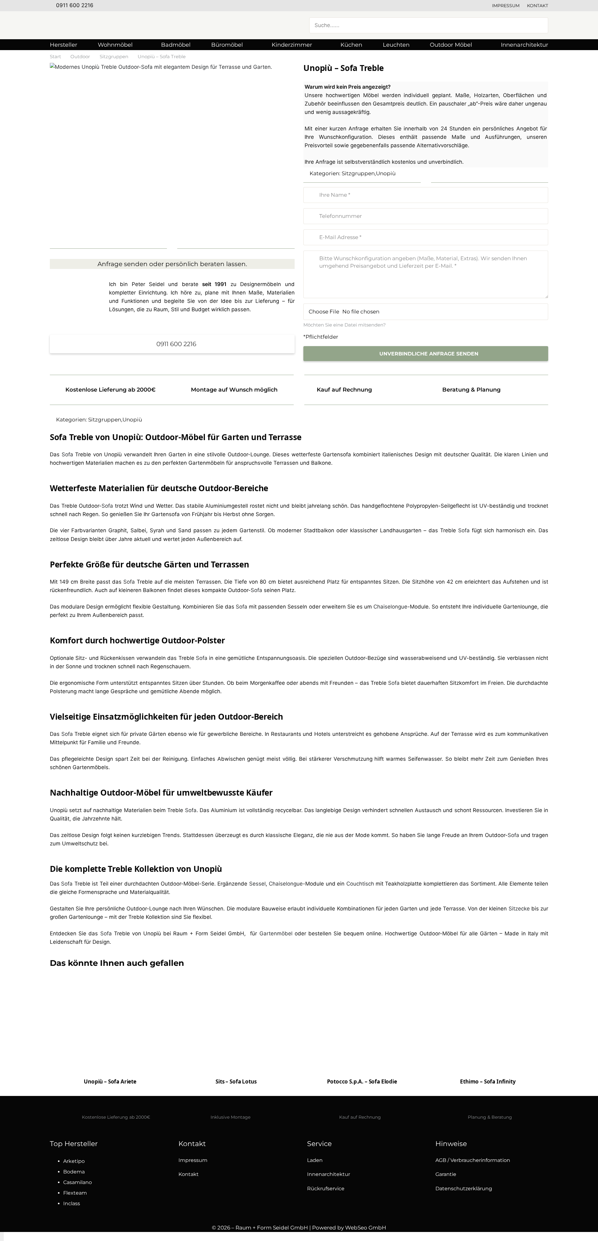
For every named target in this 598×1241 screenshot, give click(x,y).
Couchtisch (360, 884)
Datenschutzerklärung (463, 1189)
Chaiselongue (390, 607)
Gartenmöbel (275, 933)
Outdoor (80, 56)
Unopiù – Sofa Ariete (110, 1081)
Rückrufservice (325, 1189)
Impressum (506, 5)
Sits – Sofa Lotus (236, 1081)
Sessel (257, 884)
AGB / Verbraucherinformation (472, 1160)
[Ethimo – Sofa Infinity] (488, 1033)
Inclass (71, 1203)
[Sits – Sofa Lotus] (236, 1033)
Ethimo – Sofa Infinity (487, 1081)
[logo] (112, 25)
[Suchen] (539, 25)
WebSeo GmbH (365, 1228)
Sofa (67, 454)
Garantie (445, 1174)
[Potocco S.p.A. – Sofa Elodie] (362, 1044)
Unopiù (386, 173)
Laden (315, 1160)
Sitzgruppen (114, 56)
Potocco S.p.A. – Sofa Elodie (362, 1081)
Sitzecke (519, 908)
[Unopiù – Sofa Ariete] (110, 1023)
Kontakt (537, 5)
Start (55, 56)
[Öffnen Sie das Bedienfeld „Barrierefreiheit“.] (2, 1236)
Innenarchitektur (328, 1174)
